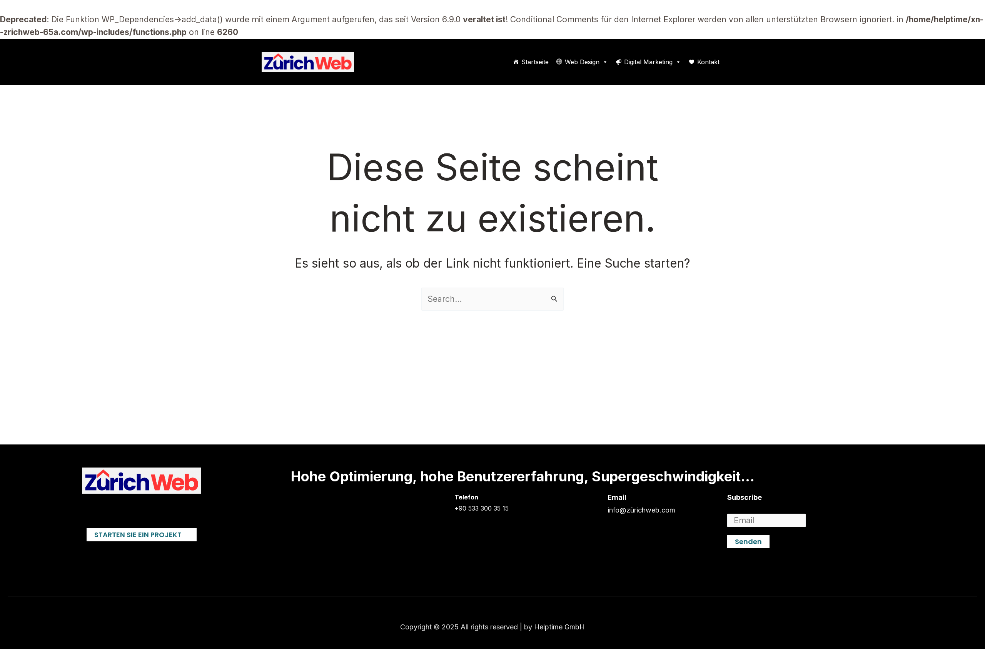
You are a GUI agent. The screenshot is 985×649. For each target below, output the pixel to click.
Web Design (582, 62)
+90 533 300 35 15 (481, 508)
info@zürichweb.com (641, 510)
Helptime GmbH (559, 627)
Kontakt (708, 62)
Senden (748, 541)
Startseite (535, 62)
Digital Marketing (648, 62)
